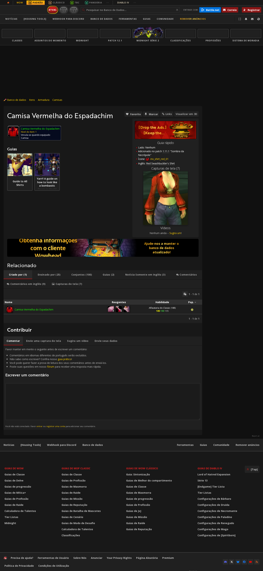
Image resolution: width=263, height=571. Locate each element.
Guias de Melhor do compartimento (149, 480)
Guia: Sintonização (138, 474)
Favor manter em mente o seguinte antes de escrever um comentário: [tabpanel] (56, 388)
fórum (50, 366)
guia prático (64, 359)
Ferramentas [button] (128, 18)
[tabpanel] (103, 306)
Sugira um (175, 233)
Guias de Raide (13, 505)
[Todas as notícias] (8, 3)
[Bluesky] (238, 562)
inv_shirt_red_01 (159, 159)
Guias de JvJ (133, 511)
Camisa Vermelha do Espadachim (34, 309)
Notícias (11, 18)
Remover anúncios (193, 18)
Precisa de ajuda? (22, 558)
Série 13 (203, 480)
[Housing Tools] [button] (35, 18)
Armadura (43, 100)
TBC (77, 2)
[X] (231, 562)
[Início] (24, 9)
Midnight (10, 523)
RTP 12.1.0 (63, 9)
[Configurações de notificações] (246, 19)
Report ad (255, 436)
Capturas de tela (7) (165, 168)
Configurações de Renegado (216, 523)
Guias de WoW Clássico (142, 468)
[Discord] (225, 562)
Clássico (59, 2)
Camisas (57, 100)
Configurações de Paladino (215, 517)
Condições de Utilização (53, 565)
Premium (168, 558)
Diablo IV (127, 2)
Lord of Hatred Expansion (214, 474)
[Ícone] (13, 131)
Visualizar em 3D (186, 114)
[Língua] (258, 19)
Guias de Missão (72, 498)
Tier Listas (11, 517)
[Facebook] (244, 562)
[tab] (18, 274)
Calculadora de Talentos (20, 511)
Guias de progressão (17, 486)
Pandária (95, 2)
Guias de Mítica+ (15, 492)
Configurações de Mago (213, 529)
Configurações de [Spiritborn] (216, 535)
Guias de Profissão (16, 498)
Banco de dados (102, 18)
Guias (146, 18)
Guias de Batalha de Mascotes (81, 511)
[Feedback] (252, 19)
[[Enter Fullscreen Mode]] (239, 19)
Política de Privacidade (19, 565)
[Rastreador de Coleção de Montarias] (103, 248)
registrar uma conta (55, 426)
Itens (32, 100)
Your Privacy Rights (119, 558)
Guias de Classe (14, 474)
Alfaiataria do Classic (159, 307)
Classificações (71, 535)
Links (168, 114)
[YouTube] (250, 562)
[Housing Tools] (31, 445)
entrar (39, 426)
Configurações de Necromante (217, 511)
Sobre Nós (79, 558)
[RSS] (256, 562)
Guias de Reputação (74, 505)
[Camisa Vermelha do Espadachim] (9, 309)
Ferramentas (185, 445)
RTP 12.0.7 (73, 9)
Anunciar (96, 558)
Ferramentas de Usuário (53, 558)
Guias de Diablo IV (210, 468)
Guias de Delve (13, 480)
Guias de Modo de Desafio (78, 523)
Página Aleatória (147, 558)
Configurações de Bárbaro (214, 498)
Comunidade (165, 18)
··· (107, 2)
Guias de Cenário (72, 517)
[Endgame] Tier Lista (211, 486)
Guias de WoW (14, 468)
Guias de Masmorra (74, 486)
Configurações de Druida (213, 505)
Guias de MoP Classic (76, 468)
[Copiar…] (185, 294)
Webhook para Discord (68, 18)
